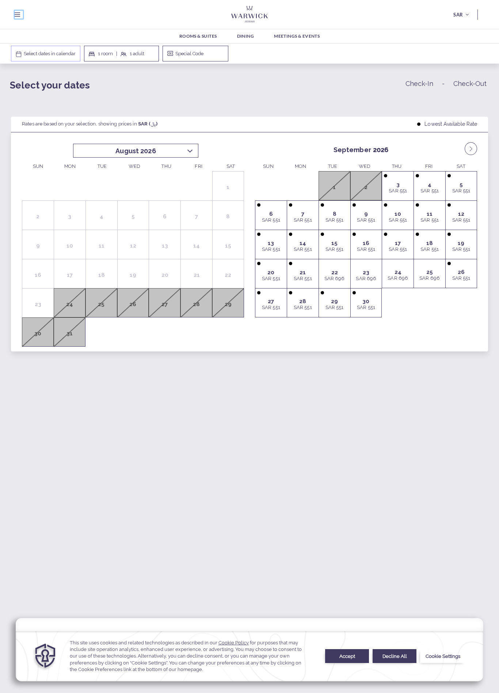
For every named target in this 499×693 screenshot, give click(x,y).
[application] (249, 649)
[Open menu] (19, 15)
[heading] (168, 86)
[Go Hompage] (249, 14)
